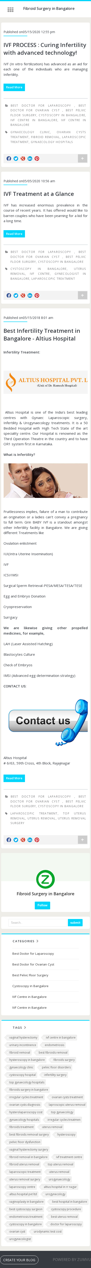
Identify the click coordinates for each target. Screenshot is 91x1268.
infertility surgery (55, 1075)
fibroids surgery (64, 1060)
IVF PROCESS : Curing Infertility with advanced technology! (45, 49)
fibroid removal (19, 1053)
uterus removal (42, 818)
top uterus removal (60, 1164)
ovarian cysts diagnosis (24, 1105)
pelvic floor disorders (56, 1067)
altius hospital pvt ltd (23, 1194)
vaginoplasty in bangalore (26, 1202)
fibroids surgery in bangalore (28, 1090)
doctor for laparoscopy (66, 1224)
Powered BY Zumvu (72, 1259)
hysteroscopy (66, 1134)
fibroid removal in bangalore (28, 1157)
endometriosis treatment (25, 1217)
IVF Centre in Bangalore (33, 120)
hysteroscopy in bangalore (27, 1060)
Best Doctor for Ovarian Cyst (33, 964)
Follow (42, 905)
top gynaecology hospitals (26, 1082)
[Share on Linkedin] (30, 158)
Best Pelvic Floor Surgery (30, 975)
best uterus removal (64, 1217)
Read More (14, 87)
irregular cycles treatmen (64, 1120)
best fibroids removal (53, 1053)
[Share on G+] (23, 158)
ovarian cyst (17, 1231)
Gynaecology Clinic (30, 132)
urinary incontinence (22, 1045)
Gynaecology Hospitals (52, 142)
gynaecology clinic (21, 1067)
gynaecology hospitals (24, 1120)
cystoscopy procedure (66, 1209)
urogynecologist (20, 1239)
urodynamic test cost (48, 1231)
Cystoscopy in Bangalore (62, 115)
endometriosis (54, 1045)
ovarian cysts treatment (67, 1097)
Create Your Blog (19, 1260)
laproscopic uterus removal (67, 1105)
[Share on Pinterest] (37, 158)
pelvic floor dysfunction (24, 1142)
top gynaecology (62, 1112)
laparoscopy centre (22, 1187)
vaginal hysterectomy (23, 1037)
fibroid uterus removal (24, 1164)
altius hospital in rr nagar (60, 1187)
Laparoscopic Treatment (53, 279)
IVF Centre (40, 274)
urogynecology (55, 1194)
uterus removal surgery (24, 1179)
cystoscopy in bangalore (25, 1224)
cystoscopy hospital (22, 1075)
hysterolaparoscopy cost (25, 1112)
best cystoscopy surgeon (25, 1209)
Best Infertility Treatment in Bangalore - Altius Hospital (42, 334)
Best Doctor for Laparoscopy (42, 106)
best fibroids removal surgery (29, 1134)
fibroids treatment (21, 1127)
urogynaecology (59, 1179)
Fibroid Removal (45, 137)
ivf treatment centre (69, 1157)
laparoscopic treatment (25, 1172)
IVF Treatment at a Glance (39, 194)
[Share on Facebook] (9, 158)
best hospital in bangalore (69, 1202)
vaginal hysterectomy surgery (28, 1150)
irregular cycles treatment (26, 1097)
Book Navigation (11, 10)
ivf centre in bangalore (61, 1037)
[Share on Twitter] (16, 158)
